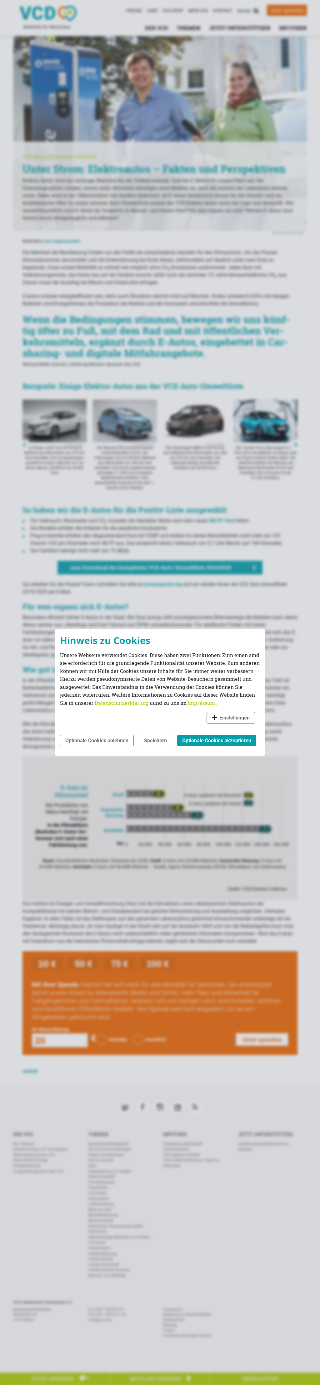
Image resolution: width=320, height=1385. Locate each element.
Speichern (155, 740)
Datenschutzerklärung (122, 703)
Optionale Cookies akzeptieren (216, 740)
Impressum (202, 703)
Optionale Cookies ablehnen (96, 740)
